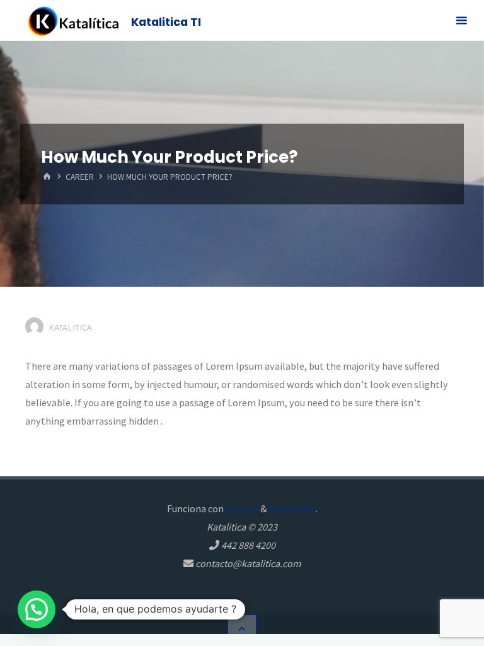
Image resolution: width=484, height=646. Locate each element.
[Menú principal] (461, 20)
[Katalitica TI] (72, 20)
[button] (36, 609)
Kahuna (241, 508)
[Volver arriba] (242, 629)
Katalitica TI (166, 21)
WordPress (292, 508)
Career (80, 177)
